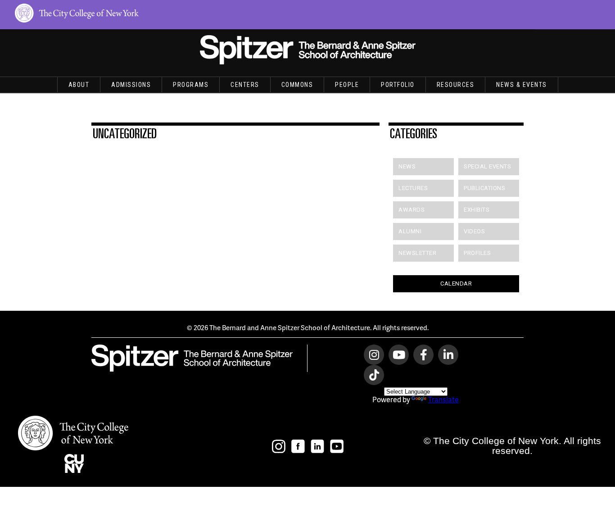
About (79, 84)
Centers (245, 84)
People (347, 84)
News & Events (521, 84)
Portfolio (398, 84)
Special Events (487, 166)
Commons (297, 84)
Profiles (477, 253)
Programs (190, 84)
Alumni (409, 231)
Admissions (131, 84)
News (407, 166)
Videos (474, 231)
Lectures (413, 188)
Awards (411, 209)
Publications (484, 188)
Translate (443, 399)
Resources (456, 84)
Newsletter (417, 253)
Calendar (456, 283)
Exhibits (476, 209)
